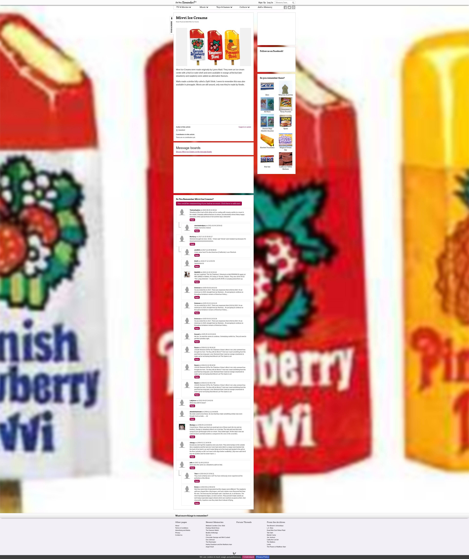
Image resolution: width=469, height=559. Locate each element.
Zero (267, 95)
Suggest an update (245, 127)
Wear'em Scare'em (285, 95)
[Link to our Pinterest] (293, 7)
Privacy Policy (262, 557)
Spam (285, 128)
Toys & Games (223, 7)
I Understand (248, 557)
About (177, 526)
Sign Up (262, 2)
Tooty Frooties (285, 112)
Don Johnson (210, 540)
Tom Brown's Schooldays (275, 526)
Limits (269, 544)
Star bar (267, 167)
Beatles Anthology (212, 533)
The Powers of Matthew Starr (276, 547)
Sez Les (208, 535)
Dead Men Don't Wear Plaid (276, 530)
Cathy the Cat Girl (273, 540)
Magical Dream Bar (286, 149)
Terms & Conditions (181, 528)
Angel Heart (210, 547)
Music (203, 7)
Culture (244, 7)
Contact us (178, 535)
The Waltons (271, 542)
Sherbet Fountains (267, 148)
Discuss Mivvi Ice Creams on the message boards (194, 152)
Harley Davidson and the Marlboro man (219, 544)
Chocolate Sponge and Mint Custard (218, 537)
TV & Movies (182, 7)
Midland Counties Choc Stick (215, 526)
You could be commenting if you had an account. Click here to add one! (208, 203)
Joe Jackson (271, 537)
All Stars (267, 112)
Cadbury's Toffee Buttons (285, 168)
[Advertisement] (86, 55)
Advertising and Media (182, 530)
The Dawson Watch (212, 530)
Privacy (177, 533)
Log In (270, 2)
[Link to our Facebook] (285, 7)
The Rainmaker (211, 542)
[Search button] (293, 2)
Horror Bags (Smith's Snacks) (267, 130)
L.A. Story (270, 528)
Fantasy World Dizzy (212, 528)
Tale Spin (270, 533)
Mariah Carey (271, 535)
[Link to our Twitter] (289, 7)
